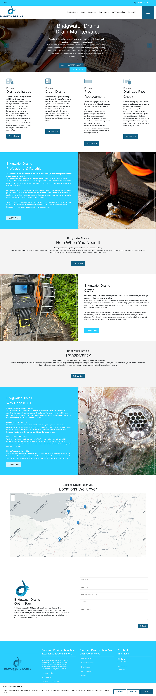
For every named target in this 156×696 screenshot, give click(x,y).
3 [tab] (80, 69)
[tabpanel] (78, 45)
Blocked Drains (72, 12)
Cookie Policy (49, 677)
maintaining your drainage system (69, 365)
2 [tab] (77, 69)
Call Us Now (14, 218)
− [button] (13, 499)
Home (83, 675)
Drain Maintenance (88, 12)
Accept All (146, 691)
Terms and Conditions (52, 682)
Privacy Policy (49, 673)
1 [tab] (73, 69)
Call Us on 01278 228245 (78, 65)
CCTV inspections (109, 315)
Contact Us (132, 12)
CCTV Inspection (118, 12)
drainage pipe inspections (138, 102)
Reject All (133, 691)
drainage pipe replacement (99, 102)
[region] (78, 689)
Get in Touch (14, 136)
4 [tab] (83, 69)
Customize (120, 691)
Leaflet (143, 556)
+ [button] (13, 496)
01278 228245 (142, 2)
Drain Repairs (104, 12)
